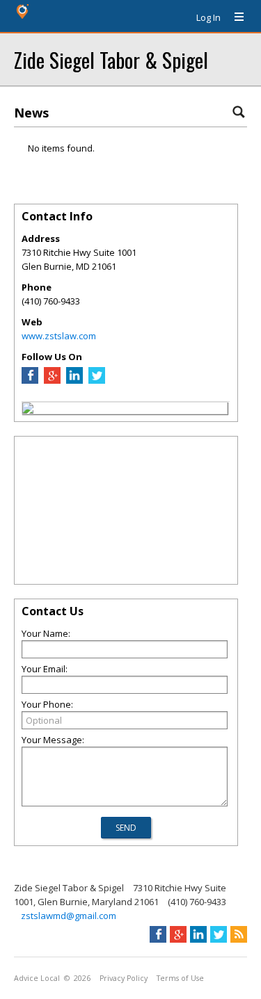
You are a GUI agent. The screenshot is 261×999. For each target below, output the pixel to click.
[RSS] (238, 934)
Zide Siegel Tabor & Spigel (111, 59)
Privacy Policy (124, 978)
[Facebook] (30, 380)
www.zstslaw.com (59, 336)
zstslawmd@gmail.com (68, 915)
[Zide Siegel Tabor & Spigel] (27, 410)
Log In (208, 17)
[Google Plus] (52, 380)
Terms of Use (180, 978)
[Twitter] (96, 380)
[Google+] (178, 934)
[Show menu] (234, 17)
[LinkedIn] (74, 380)
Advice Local (37, 978)
